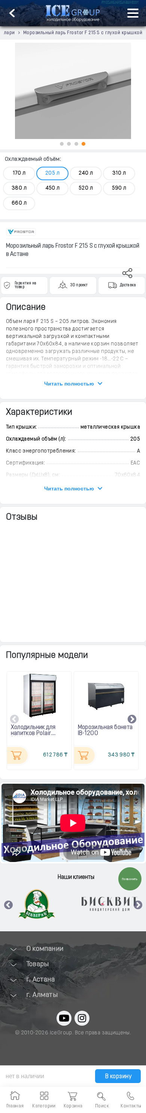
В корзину (117, 1077)
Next (132, 719)
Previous (14, 719)
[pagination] (62, 144)
